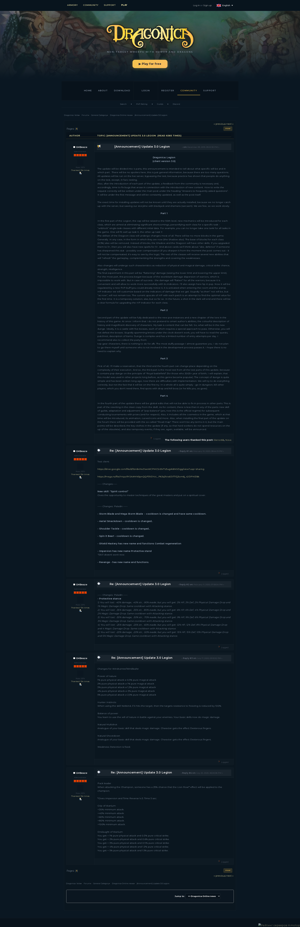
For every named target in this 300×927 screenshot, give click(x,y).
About (103, 90)
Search (123, 104)
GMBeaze (81, 147)
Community (188, 90)
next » (229, 124)
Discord (176, 104)
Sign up (207, 5)
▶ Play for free (150, 64)
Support (209, 90)
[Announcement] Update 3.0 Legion (142, 146)
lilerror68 (219, 440)
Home (88, 90)
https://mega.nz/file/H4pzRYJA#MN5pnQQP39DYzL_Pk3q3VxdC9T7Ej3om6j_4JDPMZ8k (148, 476)
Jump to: (180, 896)
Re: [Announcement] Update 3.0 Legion (140, 450)
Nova (228, 440)
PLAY (124, 5)
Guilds (160, 104)
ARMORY (72, 5)
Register (167, 90)
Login (146, 90)
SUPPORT (110, 5)
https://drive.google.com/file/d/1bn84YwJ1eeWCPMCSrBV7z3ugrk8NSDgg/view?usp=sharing (151, 469)
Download (122, 90)
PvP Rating (142, 104)
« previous (220, 124)
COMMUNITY (90, 5)
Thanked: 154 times (80, 170)
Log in (196, 5)
